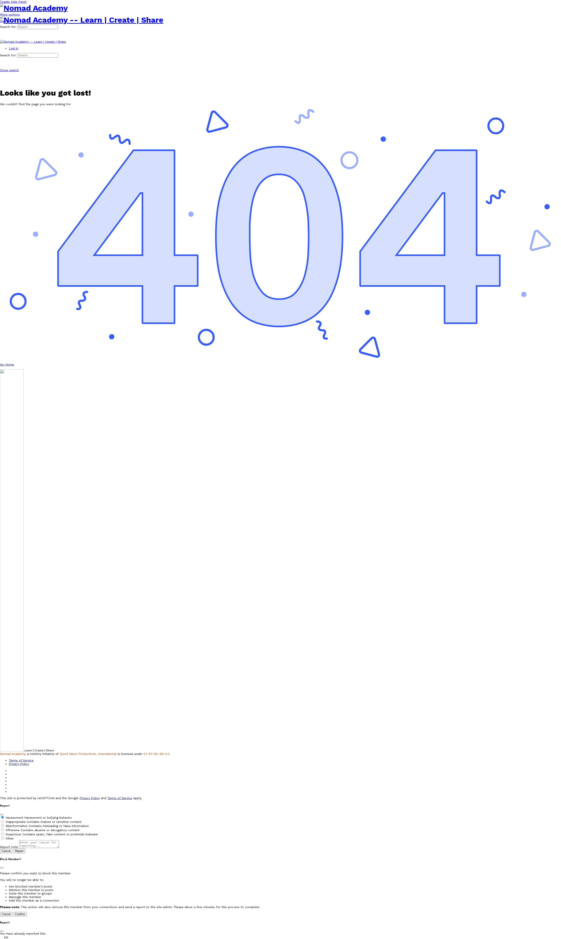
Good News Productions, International (88, 754)
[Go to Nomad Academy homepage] (34, 8)
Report (19, 851)
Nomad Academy (12, 754)
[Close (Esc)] (2, 814)
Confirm (20, 914)
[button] (280, 937)
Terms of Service (119, 798)
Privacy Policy (90, 798)
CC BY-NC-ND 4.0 (157, 754)
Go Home (7, 364)
